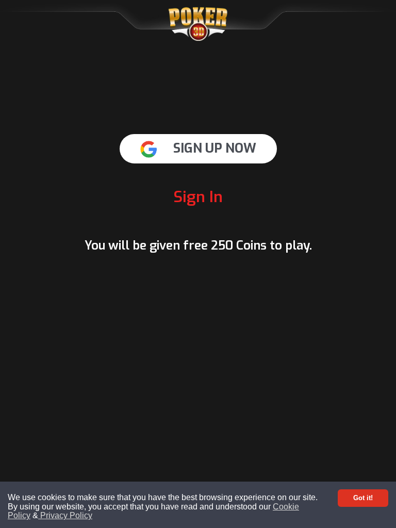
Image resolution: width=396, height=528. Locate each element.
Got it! (363, 498)
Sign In (198, 197)
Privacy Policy (65, 515)
